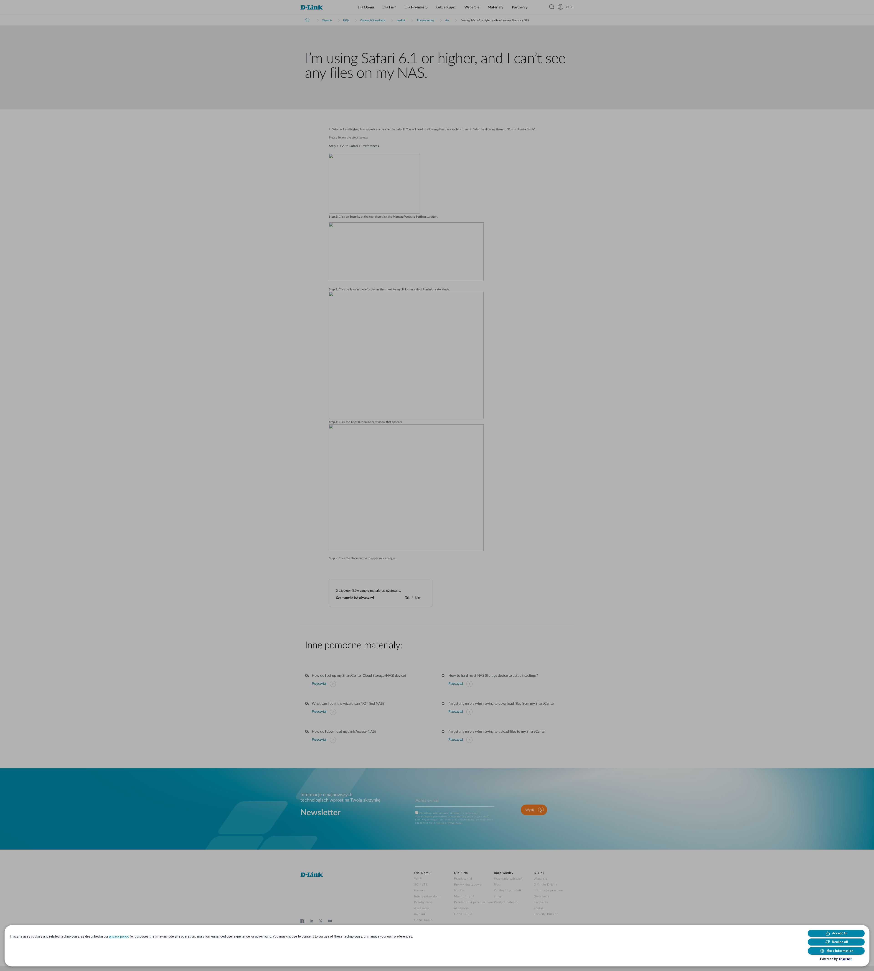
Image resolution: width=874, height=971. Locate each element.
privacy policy (118, 936)
